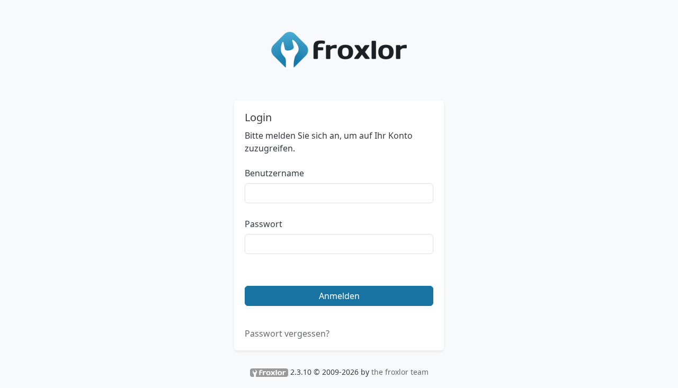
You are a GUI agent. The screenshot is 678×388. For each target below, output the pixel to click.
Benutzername (274, 173)
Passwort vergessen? (287, 333)
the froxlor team (400, 372)
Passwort (263, 224)
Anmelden (339, 296)
